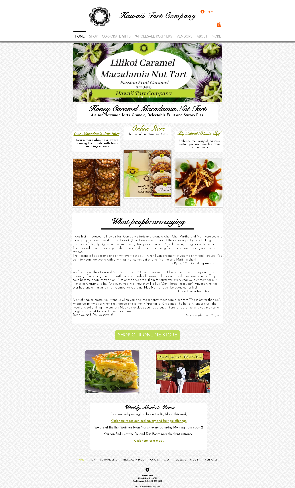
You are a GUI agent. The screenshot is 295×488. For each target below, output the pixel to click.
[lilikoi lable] (142, 97)
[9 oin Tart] (156, 97)
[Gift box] (149, 97)
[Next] (217, 73)
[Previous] (77, 73)
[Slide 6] (146, 97)
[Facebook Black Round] (147, 470)
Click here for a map (148, 440)
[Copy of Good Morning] (153, 97)
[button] (218, 24)
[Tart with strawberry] (138, 97)
